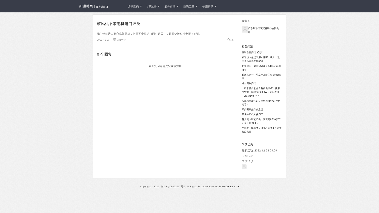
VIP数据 (152, 6)
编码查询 (133, 6)
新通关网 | (93, 5)
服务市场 (169, 6)
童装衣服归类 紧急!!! (252, 52)
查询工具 (188, 6)
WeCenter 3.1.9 (230, 186)
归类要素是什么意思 (252, 109)
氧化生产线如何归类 (252, 114)
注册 (179, 66)
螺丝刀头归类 (249, 83)
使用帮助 (207, 6)
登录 (171, 66)
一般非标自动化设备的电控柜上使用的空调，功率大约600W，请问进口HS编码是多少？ (261, 91)
